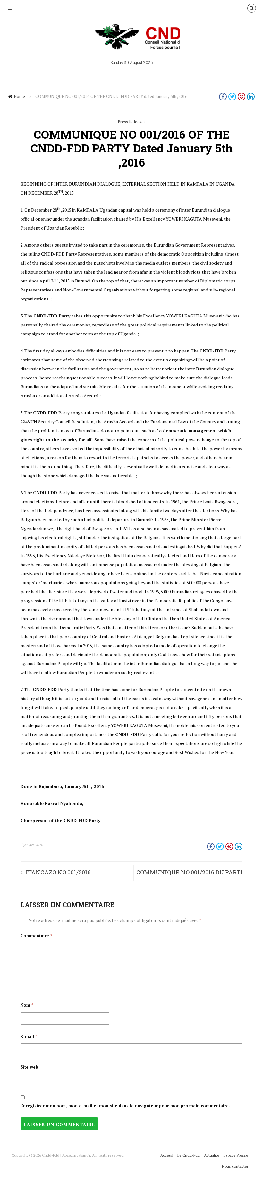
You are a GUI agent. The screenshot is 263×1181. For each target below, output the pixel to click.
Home (19, 96)
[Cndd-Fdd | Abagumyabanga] (131, 40)
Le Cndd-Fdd (188, 1155)
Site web (29, 1067)
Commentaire (36, 936)
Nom (27, 1005)
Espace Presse (236, 1155)
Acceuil (166, 1155)
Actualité (211, 1155)
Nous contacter (235, 1166)
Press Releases (132, 122)
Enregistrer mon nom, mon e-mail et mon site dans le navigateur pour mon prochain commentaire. (125, 1105)
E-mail (29, 1036)
